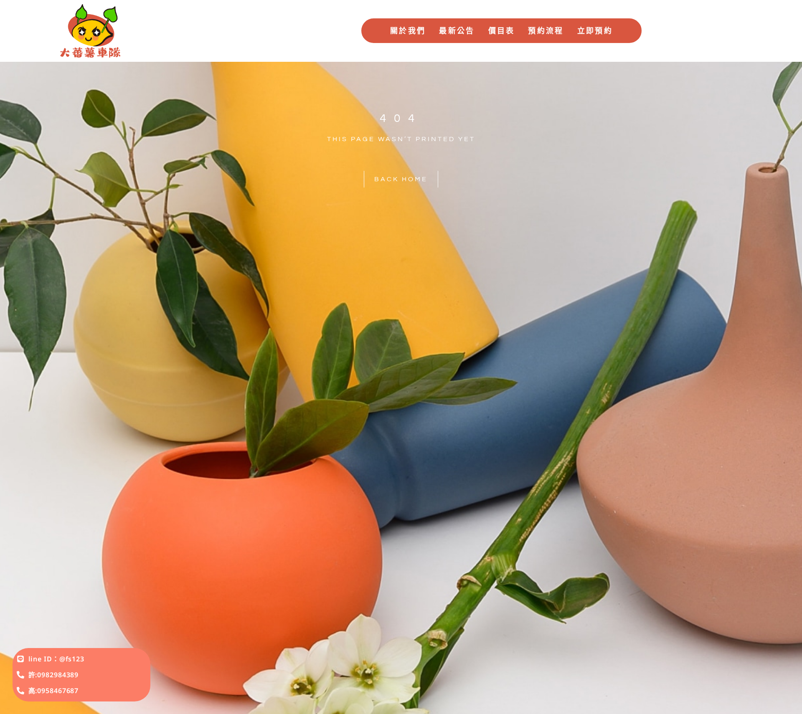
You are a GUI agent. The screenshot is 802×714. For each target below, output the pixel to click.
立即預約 (595, 30)
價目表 (501, 30)
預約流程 (545, 30)
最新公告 (457, 30)
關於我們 (408, 30)
